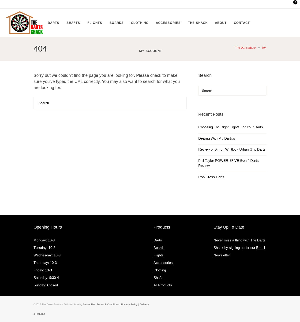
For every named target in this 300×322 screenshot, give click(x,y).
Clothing (160, 270)
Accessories (163, 263)
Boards (159, 248)
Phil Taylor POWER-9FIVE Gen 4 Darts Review (228, 163)
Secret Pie (89, 304)
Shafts (158, 278)
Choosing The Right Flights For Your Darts (230, 127)
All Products (163, 285)
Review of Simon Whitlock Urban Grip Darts (232, 149)
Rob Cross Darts (211, 177)
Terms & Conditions (108, 304)
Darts (158, 240)
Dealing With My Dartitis (216, 138)
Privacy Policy (129, 304)
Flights (159, 255)
